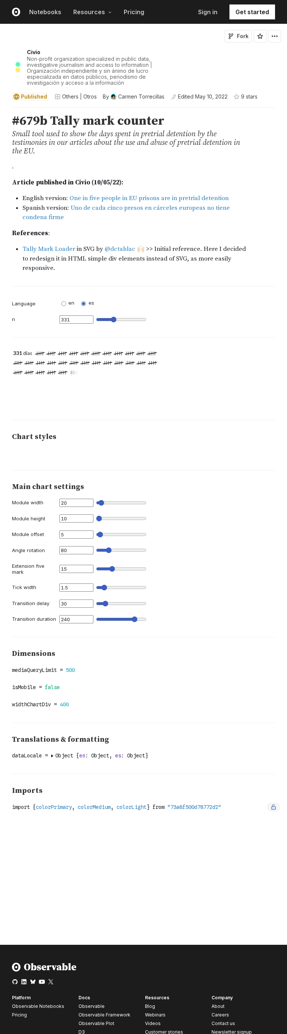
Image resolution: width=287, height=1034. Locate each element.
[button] (3, 110)
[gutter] (3, 203)
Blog (150, 1006)
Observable (91, 1006)
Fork (243, 36)
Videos (153, 1023)
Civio (33, 52)
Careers (220, 1015)
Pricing (134, 12)
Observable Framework (104, 1015)
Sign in (207, 12)
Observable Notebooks (38, 1006)
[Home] (44, 970)
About (218, 1006)
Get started (252, 12)
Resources (89, 12)
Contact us (223, 1023)
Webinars (155, 1015)
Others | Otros (79, 96)
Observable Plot (96, 1023)
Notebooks (45, 12)
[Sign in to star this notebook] (260, 36)
